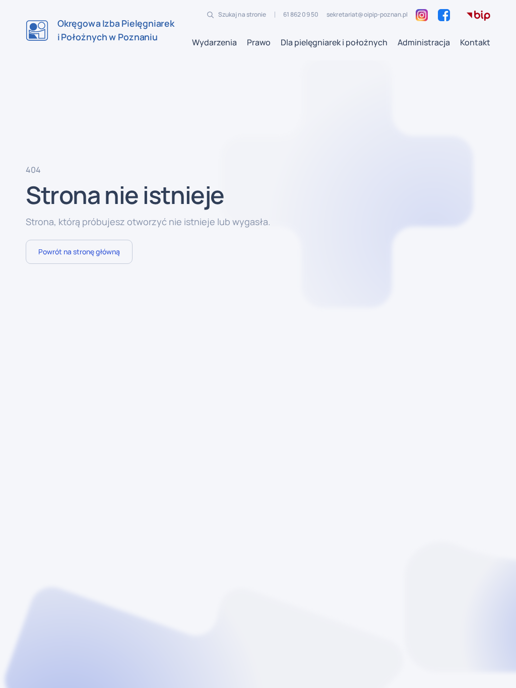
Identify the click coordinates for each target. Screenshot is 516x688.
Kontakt (475, 42)
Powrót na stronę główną (79, 251)
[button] (214, 42)
